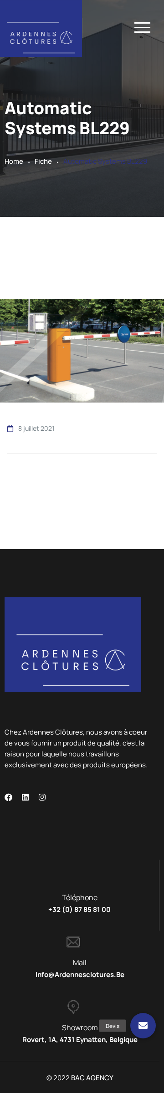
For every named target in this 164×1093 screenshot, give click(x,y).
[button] (143, 1025)
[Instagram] (42, 797)
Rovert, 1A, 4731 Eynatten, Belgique (80, 1039)
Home (14, 161)
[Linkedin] (25, 797)
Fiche (43, 161)
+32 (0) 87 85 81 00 (79, 909)
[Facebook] (8, 797)
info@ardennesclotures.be (80, 974)
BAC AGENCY (92, 1078)
